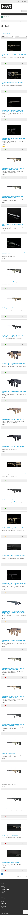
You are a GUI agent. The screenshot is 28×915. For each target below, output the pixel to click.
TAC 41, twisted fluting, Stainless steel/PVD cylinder (12, 224)
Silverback (23, 21)
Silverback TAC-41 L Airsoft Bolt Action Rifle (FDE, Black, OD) (14, 55)
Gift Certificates (4, 898)
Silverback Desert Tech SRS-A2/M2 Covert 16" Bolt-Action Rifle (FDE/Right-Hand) (13, 169)
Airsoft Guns (8, 21)
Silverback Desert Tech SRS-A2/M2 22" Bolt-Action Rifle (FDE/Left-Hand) (12, 780)
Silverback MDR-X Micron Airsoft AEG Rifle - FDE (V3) (13, 641)
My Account (3, 905)
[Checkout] (25, 1)
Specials (2, 901)
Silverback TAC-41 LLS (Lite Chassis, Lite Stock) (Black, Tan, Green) (13, 252)
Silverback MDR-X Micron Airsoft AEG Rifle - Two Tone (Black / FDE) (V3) (13, 364)
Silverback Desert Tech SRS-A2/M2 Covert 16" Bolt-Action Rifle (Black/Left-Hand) (13, 725)
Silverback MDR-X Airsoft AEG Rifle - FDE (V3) (13, 419)
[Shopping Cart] (24, 1)
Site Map (2, 894)
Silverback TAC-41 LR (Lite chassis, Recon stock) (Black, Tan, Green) (13, 139)
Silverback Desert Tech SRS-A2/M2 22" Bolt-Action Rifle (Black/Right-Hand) (12, 336)
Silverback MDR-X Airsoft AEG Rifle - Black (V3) (13, 446)
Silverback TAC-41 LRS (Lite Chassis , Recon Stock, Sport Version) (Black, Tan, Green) (14, 584)
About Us (2, 883)
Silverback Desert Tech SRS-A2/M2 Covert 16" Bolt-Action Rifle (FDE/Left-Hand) (13, 697)
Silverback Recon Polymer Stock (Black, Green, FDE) (13, 83)
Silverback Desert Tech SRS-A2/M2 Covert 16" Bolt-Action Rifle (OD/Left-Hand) (13, 669)
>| (8, 874)
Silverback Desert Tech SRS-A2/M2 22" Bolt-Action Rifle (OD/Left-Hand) (12, 752)
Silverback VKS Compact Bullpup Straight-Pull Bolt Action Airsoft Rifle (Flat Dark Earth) (13, 528)
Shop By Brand (16, 21)
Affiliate (2, 900)
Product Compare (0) (6, 33)
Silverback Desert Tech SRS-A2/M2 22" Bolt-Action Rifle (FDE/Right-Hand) (12, 308)
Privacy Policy (3, 886)
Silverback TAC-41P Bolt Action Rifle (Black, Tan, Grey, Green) (13, 556)
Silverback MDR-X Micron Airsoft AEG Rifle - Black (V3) (14, 392)
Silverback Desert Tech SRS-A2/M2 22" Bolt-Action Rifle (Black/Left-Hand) (12, 808)
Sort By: (3, 36)
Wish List (2, 907)
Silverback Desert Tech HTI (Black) (10, 862)
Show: (17, 36)
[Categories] (2, 17)
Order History (3, 906)
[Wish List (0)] (22, 1)
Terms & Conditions (4, 887)
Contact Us (3, 891)
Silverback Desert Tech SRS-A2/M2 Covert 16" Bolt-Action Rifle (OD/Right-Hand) (13, 280)
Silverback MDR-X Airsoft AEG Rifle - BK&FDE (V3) (14, 473)
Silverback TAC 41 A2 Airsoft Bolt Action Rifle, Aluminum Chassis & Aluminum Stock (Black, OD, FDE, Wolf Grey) (13, 612)
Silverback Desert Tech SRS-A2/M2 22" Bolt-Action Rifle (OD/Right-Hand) (12, 197)
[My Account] (20, 1)
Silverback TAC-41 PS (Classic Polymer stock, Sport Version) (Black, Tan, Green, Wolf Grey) (13, 111)
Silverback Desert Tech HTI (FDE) (10, 835)
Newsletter (3, 909)
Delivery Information (5, 885)
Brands (2, 897)
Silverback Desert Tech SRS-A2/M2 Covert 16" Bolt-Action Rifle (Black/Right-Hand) (13, 500)
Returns (2, 892)
